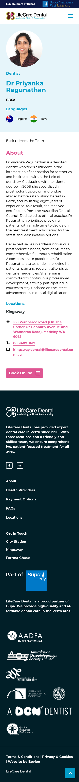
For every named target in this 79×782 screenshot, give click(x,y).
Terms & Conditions (23, 757)
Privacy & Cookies (57, 757)
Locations (14, 517)
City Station (16, 542)
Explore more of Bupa (20, 3)
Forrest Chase (18, 558)
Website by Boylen (24, 762)
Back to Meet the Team (25, 141)
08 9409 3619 (24, 343)
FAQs (10, 508)
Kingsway (14, 550)
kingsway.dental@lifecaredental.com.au (43, 352)
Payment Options (21, 499)
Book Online (20, 373)
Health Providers (20, 490)
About (11, 481)
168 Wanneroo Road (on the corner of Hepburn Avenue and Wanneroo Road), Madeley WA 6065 (40, 329)
